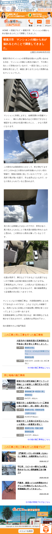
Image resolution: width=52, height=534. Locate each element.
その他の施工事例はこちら (38, 368)
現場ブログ (15, 30)
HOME (5, 30)
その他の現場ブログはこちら (37, 502)
